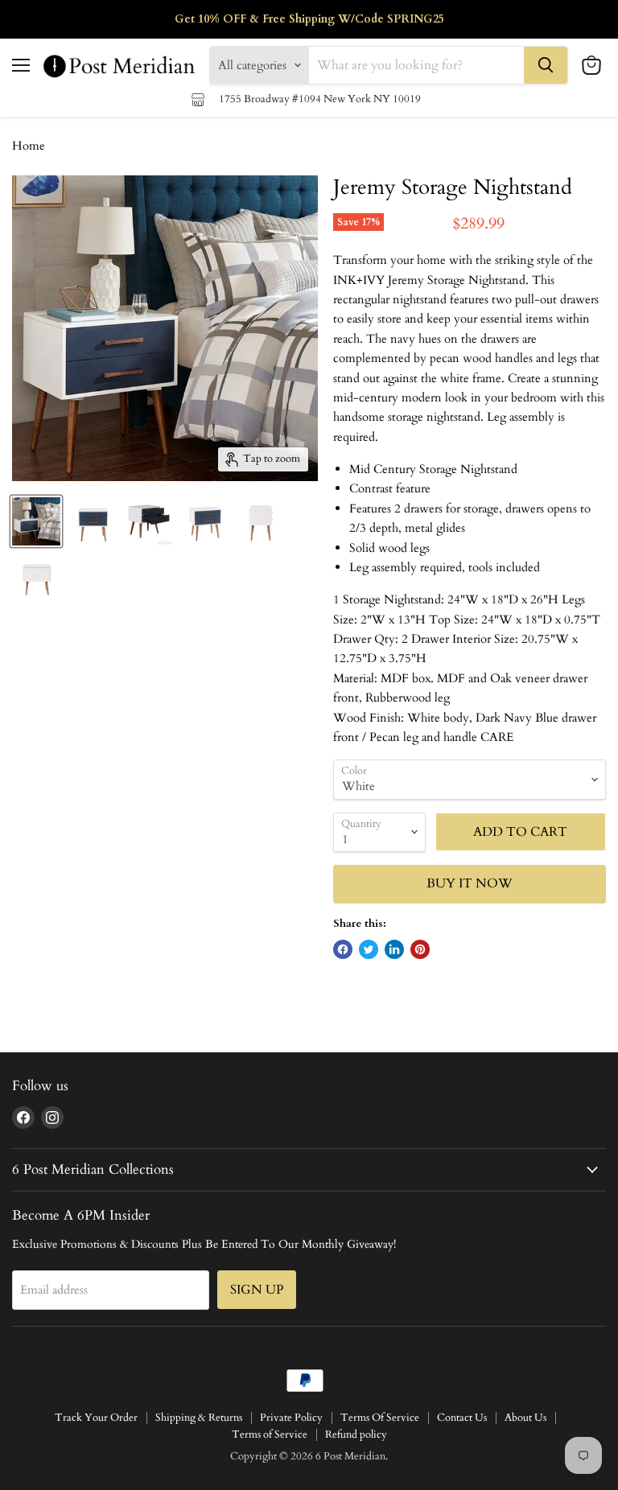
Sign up (256, 1290)
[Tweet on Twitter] (368, 949)
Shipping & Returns (198, 1417)
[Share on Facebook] (342, 949)
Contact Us (462, 1417)
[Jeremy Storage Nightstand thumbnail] (36, 521)
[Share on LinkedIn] (394, 949)
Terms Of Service (379, 1417)
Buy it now (469, 883)
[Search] (545, 65)
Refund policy (356, 1434)
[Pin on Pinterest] (420, 949)
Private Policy (291, 1417)
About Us (525, 1417)
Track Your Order (96, 1417)
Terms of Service (269, 1434)
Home (28, 146)
